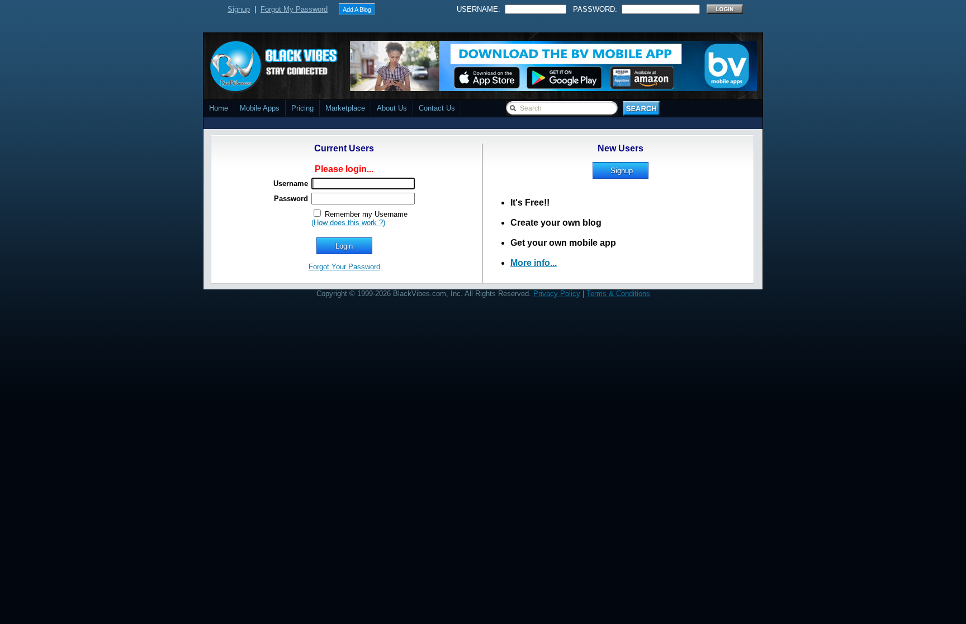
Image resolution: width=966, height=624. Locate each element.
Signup (239, 9)
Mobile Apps (260, 108)
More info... (533, 263)
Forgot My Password (294, 9)
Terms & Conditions (618, 293)
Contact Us (437, 108)
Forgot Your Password (344, 267)
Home (218, 108)
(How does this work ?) (348, 222)
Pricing (302, 108)
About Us (392, 108)
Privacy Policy (556, 293)
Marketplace (345, 108)
